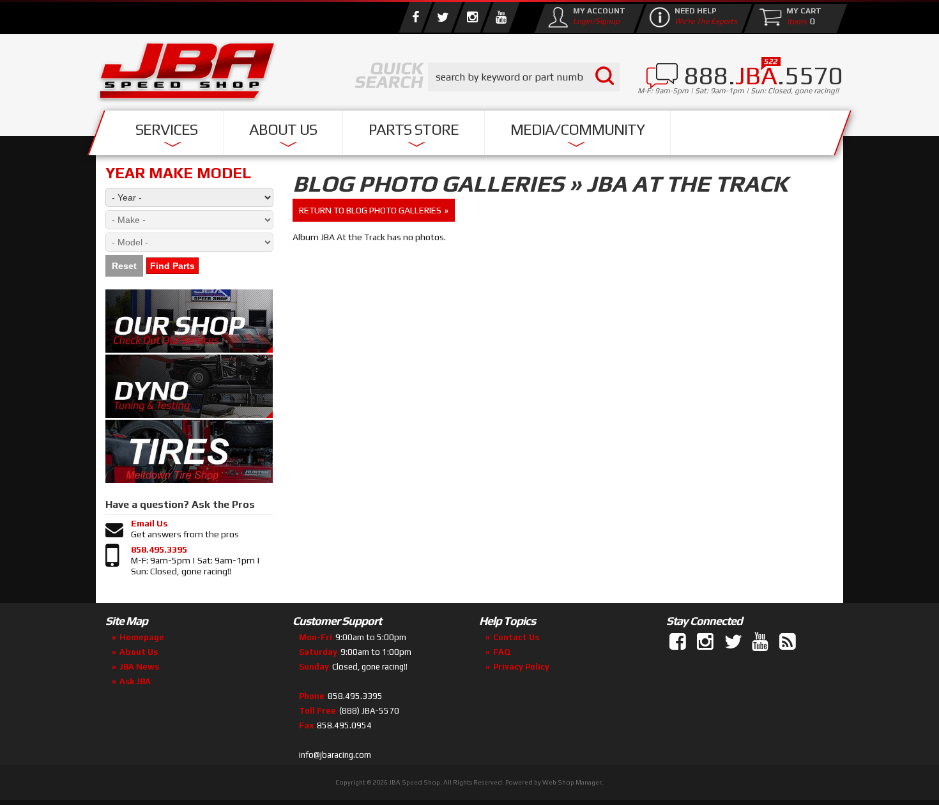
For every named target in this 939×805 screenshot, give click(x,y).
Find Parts (172, 266)
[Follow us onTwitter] (734, 642)
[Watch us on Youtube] (500, 17)
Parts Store (414, 129)
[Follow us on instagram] (472, 17)
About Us (283, 129)
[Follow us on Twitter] (443, 17)
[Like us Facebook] (415, 17)
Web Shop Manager (572, 782)
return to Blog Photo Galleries (370, 210)
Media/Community (577, 129)
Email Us (149, 523)
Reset (124, 266)
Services (166, 129)
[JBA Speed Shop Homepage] (187, 74)
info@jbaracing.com (335, 755)
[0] (794, 21)
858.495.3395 (159, 549)
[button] (524, 77)
